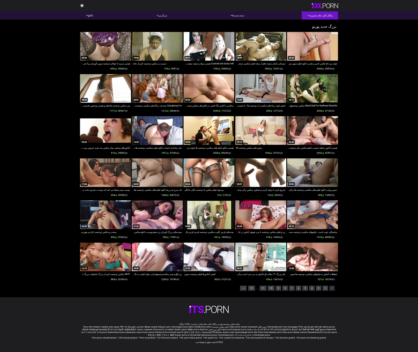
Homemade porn (275, 327)
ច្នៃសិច (121, 329)
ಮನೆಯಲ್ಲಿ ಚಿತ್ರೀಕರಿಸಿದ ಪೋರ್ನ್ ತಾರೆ (288, 329)
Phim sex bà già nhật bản (310, 327)
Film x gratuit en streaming (231, 338)
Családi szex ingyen (110, 327)
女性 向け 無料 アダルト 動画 (161, 335)
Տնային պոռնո (136, 327)
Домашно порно (134, 332)
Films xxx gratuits (147, 338)
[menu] (82, 6)
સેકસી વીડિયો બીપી (265, 329)
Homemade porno (261, 335)
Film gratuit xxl (210, 338)
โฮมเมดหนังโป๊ (208, 332)
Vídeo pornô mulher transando (243, 327)
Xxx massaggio (290, 327)
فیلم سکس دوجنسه (220, 327)
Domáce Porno (162, 332)
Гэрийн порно (181, 329)
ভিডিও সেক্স (124, 327)
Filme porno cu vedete (163, 329)
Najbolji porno (275, 332)
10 (271, 288)
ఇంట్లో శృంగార (320, 329)
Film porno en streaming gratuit (311, 338)
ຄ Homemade (194, 335)
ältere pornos (329, 327)
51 (251, 288)
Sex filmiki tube (261, 332)
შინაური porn (164, 327)
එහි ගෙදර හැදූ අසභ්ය (243, 335)
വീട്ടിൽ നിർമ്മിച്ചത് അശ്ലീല (95, 329)
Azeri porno (288, 332)
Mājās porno (194, 329)
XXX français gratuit (127, 338)
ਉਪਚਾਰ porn (113, 329)
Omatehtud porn (315, 332)
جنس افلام (262, 327)
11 (263, 288)
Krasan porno (181, 335)
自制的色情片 (131, 329)
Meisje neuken (151, 327)
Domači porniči (176, 332)
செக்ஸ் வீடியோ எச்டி (249, 329)
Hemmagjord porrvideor (182, 327)
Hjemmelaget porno (244, 332)
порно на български (230, 329)
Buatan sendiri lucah (225, 332)
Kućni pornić (149, 332)
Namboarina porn (209, 335)
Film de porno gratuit (285, 338)
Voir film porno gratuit (167, 338)
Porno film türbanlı (92, 327)
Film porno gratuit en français (260, 338)
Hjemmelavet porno (116, 332)
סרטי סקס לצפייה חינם (91, 332)
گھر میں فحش (214, 329)
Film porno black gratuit (190, 338)
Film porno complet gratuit (104, 338)
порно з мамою (144, 329)
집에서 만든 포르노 (193, 332)
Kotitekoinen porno (203, 327)
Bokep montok (300, 332)
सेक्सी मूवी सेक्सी (308, 329)
